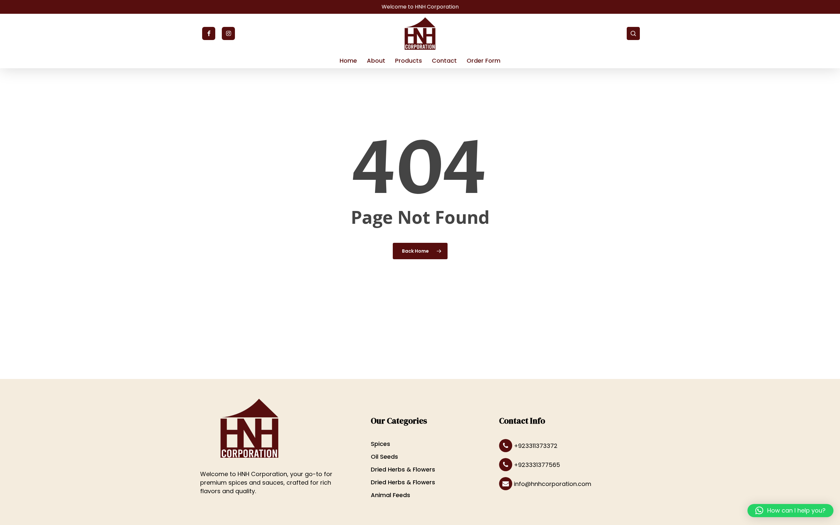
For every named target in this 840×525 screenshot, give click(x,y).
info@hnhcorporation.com (551, 484)
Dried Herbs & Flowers (403, 469)
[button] (790, 510)
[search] (633, 33)
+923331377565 (536, 465)
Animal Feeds (390, 495)
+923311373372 (534, 446)
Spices (380, 444)
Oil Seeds (384, 456)
